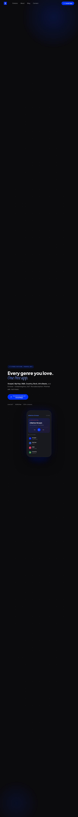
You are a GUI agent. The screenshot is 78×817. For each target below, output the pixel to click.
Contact (35, 3)
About (22, 3)
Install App (68, 3)
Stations (15, 3)
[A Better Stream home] (5, 3)
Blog (28, 3)
